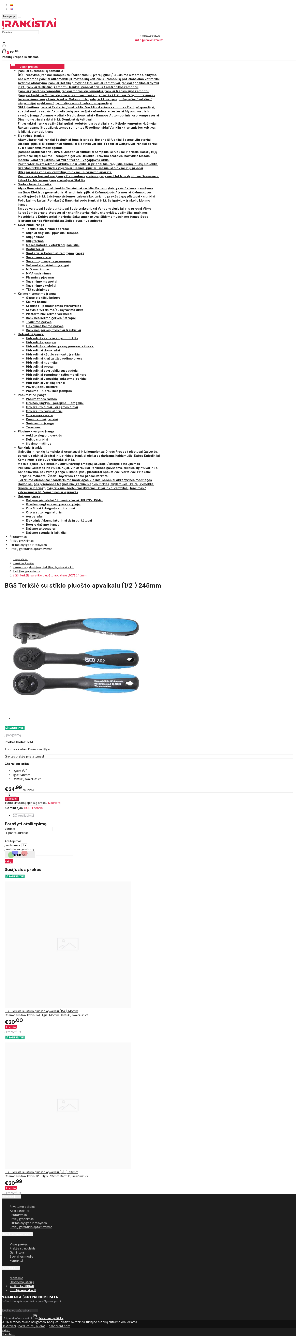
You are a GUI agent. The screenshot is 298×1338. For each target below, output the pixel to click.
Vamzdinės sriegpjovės (60, 492)
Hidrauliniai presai (40, 367)
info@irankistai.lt (23, 1290)
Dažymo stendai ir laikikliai (46, 533)
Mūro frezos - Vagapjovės (81, 160)
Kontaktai (16, 1261)
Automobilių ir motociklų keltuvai (76, 79)
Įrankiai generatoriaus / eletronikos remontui (103, 87)
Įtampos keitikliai (31, 95)
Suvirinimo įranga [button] (31, 225)
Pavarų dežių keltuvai (42, 387)
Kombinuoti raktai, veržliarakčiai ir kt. (46, 460)
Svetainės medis (21, 1257)
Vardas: (10, 829)
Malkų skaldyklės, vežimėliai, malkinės (119, 213)
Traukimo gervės (38, 322)
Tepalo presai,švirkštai (91, 476)
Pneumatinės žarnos (41, 399)
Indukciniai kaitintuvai (104, 83)
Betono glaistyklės (109, 188)
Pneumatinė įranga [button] (32, 395)
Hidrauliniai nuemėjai (42, 363)
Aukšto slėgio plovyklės (44, 435)
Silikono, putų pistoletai (84, 472)
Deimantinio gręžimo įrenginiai (89, 176)
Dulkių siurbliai (37, 439)
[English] (11, 9)
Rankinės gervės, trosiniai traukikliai (53, 330)
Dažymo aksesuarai (41, 529)
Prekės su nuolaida (22, 1248)
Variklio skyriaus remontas (106, 107)
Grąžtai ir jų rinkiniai (59, 456)
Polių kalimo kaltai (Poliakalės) (41, 200)
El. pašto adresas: (17, 833)
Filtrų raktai (27, 124)
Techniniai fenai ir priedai (75, 140)
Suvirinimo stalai (38, 257)
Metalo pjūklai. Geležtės (36, 464)
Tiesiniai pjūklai (85, 168)
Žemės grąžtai (38, 213)
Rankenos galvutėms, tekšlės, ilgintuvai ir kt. (124, 468)
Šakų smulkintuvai (86, 217)
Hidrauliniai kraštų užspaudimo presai (54, 358)
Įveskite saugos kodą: (20, 849)
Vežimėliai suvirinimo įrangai (47, 265)
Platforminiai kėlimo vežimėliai (49, 314)
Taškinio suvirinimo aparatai (47, 229)
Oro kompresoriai (39, 415)
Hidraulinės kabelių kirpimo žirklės (52, 338)
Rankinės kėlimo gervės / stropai (51, 318)
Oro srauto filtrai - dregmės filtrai (52, 407)
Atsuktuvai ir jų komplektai (84, 452)
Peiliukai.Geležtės (32, 468)
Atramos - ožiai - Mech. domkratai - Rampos (74, 115)
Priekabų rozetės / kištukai (106, 95)
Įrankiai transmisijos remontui (126, 91)
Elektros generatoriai (48, 192)
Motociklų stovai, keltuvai (65, 95)
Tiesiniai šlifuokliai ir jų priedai (120, 168)
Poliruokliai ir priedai (86, 164)
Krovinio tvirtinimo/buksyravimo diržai (55, 310)
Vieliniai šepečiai (102, 480)
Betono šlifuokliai (108, 140)
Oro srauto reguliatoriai (44, 411)
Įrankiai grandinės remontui (39, 91)
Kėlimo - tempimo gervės (61, 156)
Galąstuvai (127, 144)
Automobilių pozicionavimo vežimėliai (131, 79)
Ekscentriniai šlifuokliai (60, 144)
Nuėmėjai (150, 124)
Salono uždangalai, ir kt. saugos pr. (95, 99)
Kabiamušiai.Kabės (129, 456)
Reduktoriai (35, 249)
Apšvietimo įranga (52, 176)
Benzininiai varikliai (80, 188)
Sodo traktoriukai (84, 209)
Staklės (79, 180)
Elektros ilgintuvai (127, 176)
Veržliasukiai (28, 176)
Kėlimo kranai (36, 302)
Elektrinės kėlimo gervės (44, 326)
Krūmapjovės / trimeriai (113, 192)
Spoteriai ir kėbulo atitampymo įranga (55, 253)
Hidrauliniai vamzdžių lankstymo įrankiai (56, 379)
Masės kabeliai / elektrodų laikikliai (52, 245)
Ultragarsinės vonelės (34, 172)
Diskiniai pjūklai (30, 144)
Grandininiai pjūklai (80, 192)
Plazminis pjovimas (40, 277)
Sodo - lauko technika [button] (34, 184)
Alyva (22, 188)
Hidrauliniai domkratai (43, 350)
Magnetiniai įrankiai (72, 484)
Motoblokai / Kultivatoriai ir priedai (45, 217)
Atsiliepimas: (13, 841)
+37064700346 (22, 1286)
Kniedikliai (152, 456)
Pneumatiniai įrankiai (42, 419)
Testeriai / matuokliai (68, 107)
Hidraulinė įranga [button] (31, 334)
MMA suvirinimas (38, 273)
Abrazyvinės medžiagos (134, 480)
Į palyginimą (13, 735)
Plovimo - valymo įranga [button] (36, 431)
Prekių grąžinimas (22, 1219)
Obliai (105, 160)
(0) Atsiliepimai (23, 816)
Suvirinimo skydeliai (41, 286)
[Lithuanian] (11, 5)
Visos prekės (19, 1244)
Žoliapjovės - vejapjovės (83, 221)
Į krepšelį (11, 1027)
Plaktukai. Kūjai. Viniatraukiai (68, 468)
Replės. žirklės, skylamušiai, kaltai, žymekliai (120, 484)
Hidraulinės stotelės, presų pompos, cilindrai (60, 346)
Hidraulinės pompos (41, 342)
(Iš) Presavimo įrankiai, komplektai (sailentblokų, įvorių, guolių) (66, 75)
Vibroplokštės (54, 221)
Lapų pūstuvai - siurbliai (137, 196)
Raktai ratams (29, 128)
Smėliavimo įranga (40, 423)
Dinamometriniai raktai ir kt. (40, 119)
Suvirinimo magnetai (41, 282)
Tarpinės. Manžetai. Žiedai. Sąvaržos (46, 476)
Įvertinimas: (13, 845)
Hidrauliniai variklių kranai (45, 383)
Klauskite (54, 803)
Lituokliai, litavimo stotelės (102, 156)
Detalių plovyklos (73, 83)
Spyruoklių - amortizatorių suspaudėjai (82, 103)
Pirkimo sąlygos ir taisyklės (28, 1223)
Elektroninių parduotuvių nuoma (23, 1326)
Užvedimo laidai (97, 128)
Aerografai (34, 516)
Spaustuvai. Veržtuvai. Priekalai (127, 472)
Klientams (9, 1267)
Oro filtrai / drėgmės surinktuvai (50, 508)
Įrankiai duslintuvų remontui (47, 87)
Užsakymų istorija (22, 1282)
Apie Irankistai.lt (21, 1211)
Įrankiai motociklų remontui (82, 91)
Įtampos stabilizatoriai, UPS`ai (41, 152)
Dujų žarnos (35, 241)
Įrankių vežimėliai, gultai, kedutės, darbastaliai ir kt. (76, 124)
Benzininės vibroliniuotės (46, 188)
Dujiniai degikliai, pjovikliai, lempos (52, 233)
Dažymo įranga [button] (29, 496)
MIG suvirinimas (38, 269)
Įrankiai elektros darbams (95, 456)
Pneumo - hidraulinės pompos (49, 391)
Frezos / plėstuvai (130, 452)
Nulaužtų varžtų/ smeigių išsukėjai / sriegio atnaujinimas (97, 464)
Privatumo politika (22, 1207)
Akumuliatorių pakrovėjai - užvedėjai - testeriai (88, 111)
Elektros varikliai (91, 144)
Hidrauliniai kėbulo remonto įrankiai (53, 354)
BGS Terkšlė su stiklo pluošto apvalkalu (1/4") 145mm (41, 1011)
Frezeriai (111, 144)
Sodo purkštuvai (57, 209)
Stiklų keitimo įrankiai (35, 107)
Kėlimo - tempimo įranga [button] (37, 294)
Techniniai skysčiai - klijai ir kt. (90, 488)
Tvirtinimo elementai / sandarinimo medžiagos (53, 480)
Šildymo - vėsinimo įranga (120, 217)
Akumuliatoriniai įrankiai (37, 140)
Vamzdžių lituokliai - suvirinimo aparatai (81, 172)
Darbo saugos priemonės (37, 484)
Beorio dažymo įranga (42, 525)
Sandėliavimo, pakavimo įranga (42, 472)
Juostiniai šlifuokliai (79, 152)
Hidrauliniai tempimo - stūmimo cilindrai (56, 375)
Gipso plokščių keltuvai (43, 298)
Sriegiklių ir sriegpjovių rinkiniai (42, 488)
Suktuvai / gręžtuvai (57, 168)
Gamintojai (17, 1253)
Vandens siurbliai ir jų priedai (120, 209)
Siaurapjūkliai (113, 164)
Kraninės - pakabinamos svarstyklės (53, 306)
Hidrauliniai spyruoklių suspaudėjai (52, 371)
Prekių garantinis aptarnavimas (31, 549)
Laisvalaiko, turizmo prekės (97, 196)
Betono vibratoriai (136, 140)
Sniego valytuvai (31, 209)
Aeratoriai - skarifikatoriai (69, 213)
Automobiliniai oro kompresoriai (134, 115)
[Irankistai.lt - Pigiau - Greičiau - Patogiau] (29, 28)
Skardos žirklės (30, 168)
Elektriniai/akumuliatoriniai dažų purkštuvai (59, 521)
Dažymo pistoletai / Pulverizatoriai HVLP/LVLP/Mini (64, 500)
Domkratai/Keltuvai (77, 119)
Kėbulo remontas (129, 124)
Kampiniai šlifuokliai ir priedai (117, 152)
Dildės (110, 452)
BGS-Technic (33, 808)
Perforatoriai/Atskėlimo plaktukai (44, 164)
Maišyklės (131, 156)
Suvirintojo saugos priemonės (48, 261)
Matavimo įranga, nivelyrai (53, 180)
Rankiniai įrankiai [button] (30, 448)
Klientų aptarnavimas (15, 1234)
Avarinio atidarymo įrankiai (39, 83)
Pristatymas (18, 1215)
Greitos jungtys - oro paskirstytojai (53, 504)
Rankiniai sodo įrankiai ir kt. (86, 200)
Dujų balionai (35, 237)
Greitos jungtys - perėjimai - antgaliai (55, 403)
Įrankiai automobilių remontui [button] (40, 71)
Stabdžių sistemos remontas (62, 128)
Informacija (9, 1196)
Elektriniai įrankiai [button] (31, 136)
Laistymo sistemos (61, 196)
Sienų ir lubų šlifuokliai (141, 164)
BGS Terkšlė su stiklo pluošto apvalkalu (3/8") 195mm (41, 1172)
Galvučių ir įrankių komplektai (41, 452)
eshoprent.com (59, 1326)
